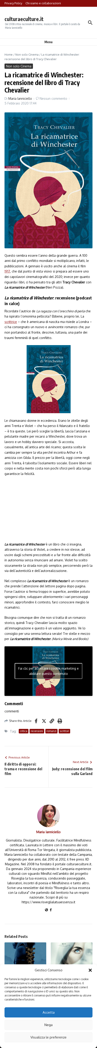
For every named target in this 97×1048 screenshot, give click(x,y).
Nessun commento (53, 98)
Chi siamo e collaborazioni (43, 3)
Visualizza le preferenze (48, 1037)
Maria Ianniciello (20, 98)
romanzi (51, 731)
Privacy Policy (13, 3)
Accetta (49, 1012)
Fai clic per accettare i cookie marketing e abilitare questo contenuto (48, 671)
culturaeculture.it (24, 19)
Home (9, 54)
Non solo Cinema (27, 54)
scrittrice (11, 322)
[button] (90, 970)
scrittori (64, 731)
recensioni (37, 731)
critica (23, 731)
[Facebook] (50, 910)
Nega (48, 1025)
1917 (7, 271)
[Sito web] (46, 910)
